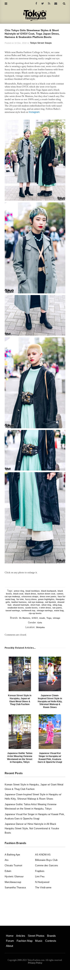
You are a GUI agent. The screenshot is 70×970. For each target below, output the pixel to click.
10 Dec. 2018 (20, 43)
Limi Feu (39, 876)
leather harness (19, 602)
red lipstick (50, 602)
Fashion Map (24, 940)
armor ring (19, 591)
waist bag (59, 610)
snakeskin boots (15, 608)
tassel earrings (13, 610)
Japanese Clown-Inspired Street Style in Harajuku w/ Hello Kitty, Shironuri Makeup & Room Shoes (50, 701)
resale (42, 618)
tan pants (57, 608)
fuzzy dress (31, 599)
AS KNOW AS (43, 854)
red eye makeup (35, 602)
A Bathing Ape (12, 854)
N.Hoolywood (42, 882)
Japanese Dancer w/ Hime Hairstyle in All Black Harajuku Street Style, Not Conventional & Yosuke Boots (32, 828)
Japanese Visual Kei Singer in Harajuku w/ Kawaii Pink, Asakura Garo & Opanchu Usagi (50, 757)
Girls (39, 623)
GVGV (35, 618)
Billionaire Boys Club (46, 860)
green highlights (46, 599)
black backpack (48, 591)
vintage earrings (45, 610)
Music (39, 940)
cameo (60, 594)
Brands (51, 935)
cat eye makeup (12, 596)
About (9, 945)
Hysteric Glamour (14, 876)
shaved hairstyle (21, 605)
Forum (10, 940)
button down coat (46, 594)
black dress (30, 594)
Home (9, 935)
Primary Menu (12, 931)
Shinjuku (40, 627)
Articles (20, 935)
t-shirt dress (45, 608)
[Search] (64, 3)
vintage (56, 618)
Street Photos (36, 935)
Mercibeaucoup (13, 882)
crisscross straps (29, 596)
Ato (6, 860)
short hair (35, 605)
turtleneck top (28, 610)
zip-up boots (35, 613)
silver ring (46, 605)
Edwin (8, 871)
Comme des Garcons (46, 865)
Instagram (34, 112)
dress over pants (48, 596)
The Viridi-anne (43, 887)
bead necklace (33, 591)
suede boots (31, 608)
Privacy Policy (35, 963)
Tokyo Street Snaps (41, 43)
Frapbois (39, 871)
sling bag (57, 605)
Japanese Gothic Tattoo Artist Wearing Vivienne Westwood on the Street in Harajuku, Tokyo (19, 757)
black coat (18, 594)
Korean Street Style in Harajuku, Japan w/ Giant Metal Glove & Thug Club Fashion (19, 700)
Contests (50, 940)
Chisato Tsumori (13, 865)
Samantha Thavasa (15, 887)
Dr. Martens (24, 618)
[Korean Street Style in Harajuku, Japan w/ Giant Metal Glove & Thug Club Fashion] (20, 674)
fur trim (20, 599)
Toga (48, 618)
